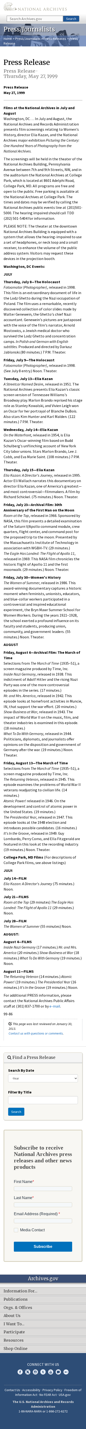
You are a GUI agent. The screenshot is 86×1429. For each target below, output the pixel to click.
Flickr (66, 1372)
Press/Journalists (27, 38)
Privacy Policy (52, 1390)
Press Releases (55, 38)
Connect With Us (43, 1364)
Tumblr (43, 1372)
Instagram (35, 1372)
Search (71, 19)
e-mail (54, 1006)
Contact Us (12, 1390)
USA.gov (65, 1395)
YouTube (51, 1372)
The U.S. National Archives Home (35, 7)
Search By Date (21, 1070)
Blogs (58, 1372)
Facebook (20, 1372)
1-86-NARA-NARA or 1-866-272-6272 (43, 1411)
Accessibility (31, 1390)
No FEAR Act (48, 1395)
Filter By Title (20, 1092)
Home (8, 38)
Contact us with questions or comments (36, 1033)
